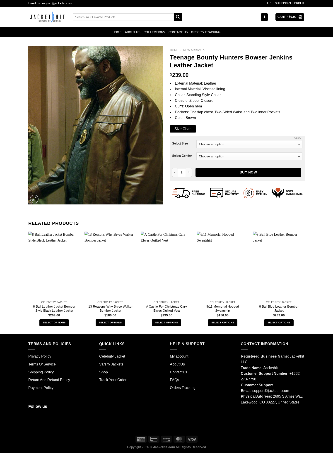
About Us (132, 32)
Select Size (180, 143)
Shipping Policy (41, 372)
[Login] (264, 17)
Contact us (178, 32)
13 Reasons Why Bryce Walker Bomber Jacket (110, 309)
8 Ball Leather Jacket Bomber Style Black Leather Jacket (54, 309)
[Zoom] (34, 199)
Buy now (248, 172)
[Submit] (178, 17)
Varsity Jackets (111, 364)
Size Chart (182, 129)
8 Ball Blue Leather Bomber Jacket (279, 309)
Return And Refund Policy (49, 380)
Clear (298, 137)
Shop (103, 372)
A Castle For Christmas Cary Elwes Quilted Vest (166, 309)
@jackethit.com (276, 391)
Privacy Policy (39, 356)
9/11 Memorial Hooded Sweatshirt (222, 309)
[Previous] (28, 282)
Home (117, 32)
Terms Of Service (42, 364)
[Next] (304, 282)
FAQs (174, 380)
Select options (54, 322)
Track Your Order (112, 380)
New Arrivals (194, 50)
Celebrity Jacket (112, 356)
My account (179, 356)
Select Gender (182, 155)
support (258, 391)
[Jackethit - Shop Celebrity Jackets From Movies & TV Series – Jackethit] (47, 17)
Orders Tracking (205, 32)
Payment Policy (40, 388)
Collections (154, 32)
